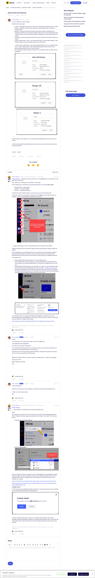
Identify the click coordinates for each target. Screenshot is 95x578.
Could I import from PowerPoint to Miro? (74, 21)
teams (18, 152)
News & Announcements (39, 2)
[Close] (92, 574)
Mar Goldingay (15, 19)
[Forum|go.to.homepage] (14, 2)
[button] (75, 2)
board (14, 152)
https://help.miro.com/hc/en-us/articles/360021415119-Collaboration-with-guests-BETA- (33, 321)
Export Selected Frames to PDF (72, 26)
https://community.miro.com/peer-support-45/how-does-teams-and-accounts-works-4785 (34, 481)
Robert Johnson (16, 176)
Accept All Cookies (83, 574)
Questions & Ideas (26, 7)
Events (48, 2)
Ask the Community (37, 7)
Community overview (15, 7)
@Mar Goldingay (16, 179)
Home (7, 7)
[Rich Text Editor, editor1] (33, 553)
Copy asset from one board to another (74, 23)
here (16, 264)
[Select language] (68, 2)
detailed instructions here (51, 268)
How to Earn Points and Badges (75, 35)
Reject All (72, 574)
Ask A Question (75, 95)
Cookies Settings (61, 574)
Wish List (53, 2)
